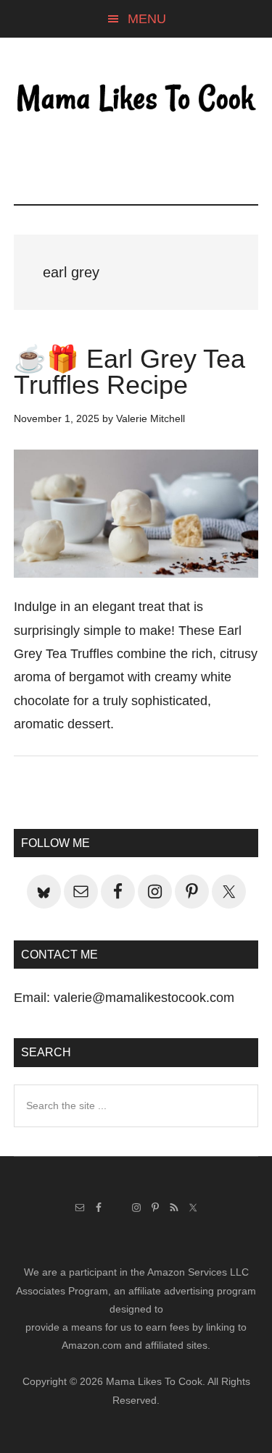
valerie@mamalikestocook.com (144, 997)
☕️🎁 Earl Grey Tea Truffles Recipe (129, 372)
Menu (147, 19)
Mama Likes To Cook (136, 99)
